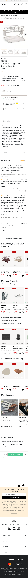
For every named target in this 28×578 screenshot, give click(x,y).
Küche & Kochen (4, 15)
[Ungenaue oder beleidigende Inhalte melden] (26, 191)
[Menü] (26, 4)
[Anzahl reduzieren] (2, 454)
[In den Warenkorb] (10, 276)
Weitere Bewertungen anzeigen (14, 238)
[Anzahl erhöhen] (6, 454)
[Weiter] (25, 34)
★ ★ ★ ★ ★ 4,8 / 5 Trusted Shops (15, 0)
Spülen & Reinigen (13, 15)
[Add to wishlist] (7, 276)
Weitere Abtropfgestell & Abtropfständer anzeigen (12, 445)
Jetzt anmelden (23, 79)
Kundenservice (6, 535)
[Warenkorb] (22, 4)
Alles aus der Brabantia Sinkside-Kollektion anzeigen (12, 324)
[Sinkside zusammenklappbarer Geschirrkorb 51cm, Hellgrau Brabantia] (14, 34)
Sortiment (4, 541)
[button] (4, 71)
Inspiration (5, 546)
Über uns (4, 552)
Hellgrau (4, 457)
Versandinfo (23, 103)
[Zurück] (2, 34)
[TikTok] (18, 528)
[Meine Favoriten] (19, 4)
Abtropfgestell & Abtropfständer (8, 17)
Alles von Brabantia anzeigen (9, 283)
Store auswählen (21, 108)
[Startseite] (4, 4)
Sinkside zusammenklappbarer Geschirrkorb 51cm (12, 18)
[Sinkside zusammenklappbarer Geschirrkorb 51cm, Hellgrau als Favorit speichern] (25, 454)
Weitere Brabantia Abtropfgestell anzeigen (12, 441)
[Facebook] (10, 528)
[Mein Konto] (15, 4)
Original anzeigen (21, 188)
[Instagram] (14, 528)
